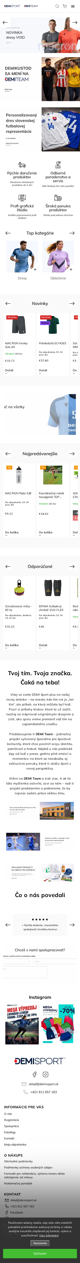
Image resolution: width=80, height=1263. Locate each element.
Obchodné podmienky (18, 1161)
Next (72, 233)
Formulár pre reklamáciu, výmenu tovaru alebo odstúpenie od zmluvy (34, 1175)
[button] (5, 22)
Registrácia (11, 1120)
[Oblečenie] (32, 256)
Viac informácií (49, 1235)
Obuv (68, 278)
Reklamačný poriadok (18, 1183)
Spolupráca (11, 1126)
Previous (8, 233)
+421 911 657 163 (43, 1092)
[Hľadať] (57, 6)
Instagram (45, 1074)
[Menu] (73, 6)
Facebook (34, 1074)
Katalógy (10, 1132)
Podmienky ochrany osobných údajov (28, 1167)
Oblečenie (32, 278)
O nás (8, 1114)
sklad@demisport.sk (43, 1084)
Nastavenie (40, 1243)
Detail (9, 370)
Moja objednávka (15, 1144)
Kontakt (9, 1138)
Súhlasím (40, 1253)
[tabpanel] (19, 344)
